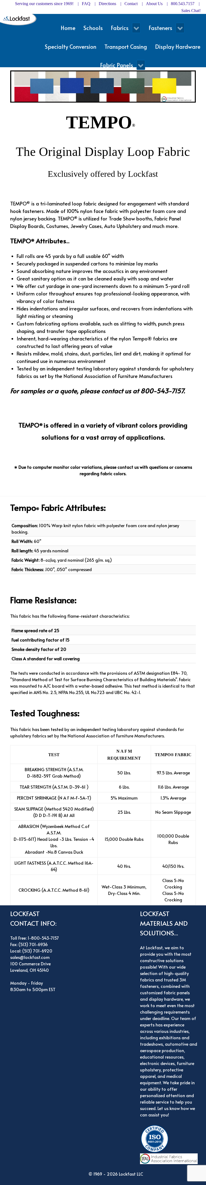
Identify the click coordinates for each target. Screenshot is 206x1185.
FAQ (86, 3)
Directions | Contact (118, 3)
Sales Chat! (191, 10)
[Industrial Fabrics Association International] (170, 1158)
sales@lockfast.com (30, 957)
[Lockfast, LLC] (19, 19)
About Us (154, 3)
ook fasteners (28, 210)
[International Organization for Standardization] (156, 1138)
